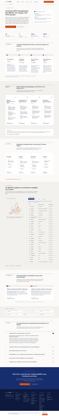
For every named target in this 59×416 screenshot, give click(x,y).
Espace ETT (36, 1)
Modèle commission (26, 401)
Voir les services (20, 26)
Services (18, 1)
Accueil (6, 4)
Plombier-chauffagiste (42, 398)
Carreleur (40, 402)
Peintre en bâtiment (41, 399)
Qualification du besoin (18, 394)
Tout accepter (45, 414)
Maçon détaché (41, 394)
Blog (30, 1)
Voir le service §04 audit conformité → (13, 134)
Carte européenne (25, 394)
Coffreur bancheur (41, 395)
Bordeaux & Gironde (34, 394)
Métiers (23, 1)
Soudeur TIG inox (41, 405)
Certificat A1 (48, 394)
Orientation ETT (17, 395)
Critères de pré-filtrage (26, 398)
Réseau (27, 1)
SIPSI (48, 395)
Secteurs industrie (17, 398)
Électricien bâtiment (42, 401)
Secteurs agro (17, 399)
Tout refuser (45, 412)
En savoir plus (16, 413)
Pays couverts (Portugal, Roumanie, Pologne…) (26, 396)
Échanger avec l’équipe (48, 1)
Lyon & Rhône (33, 395)
